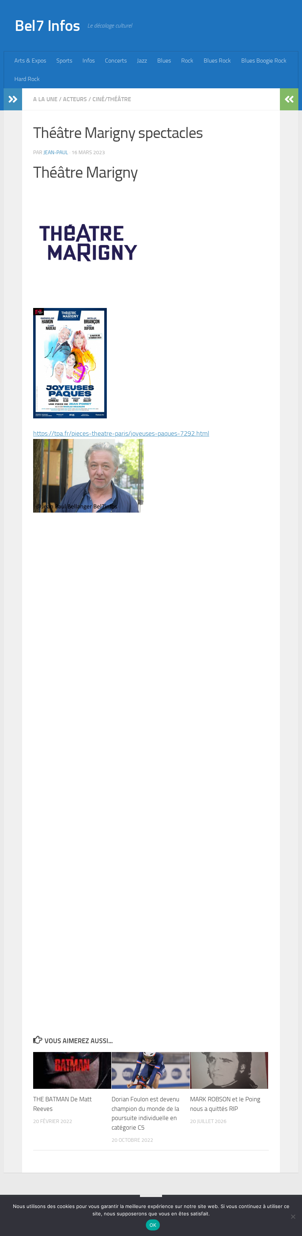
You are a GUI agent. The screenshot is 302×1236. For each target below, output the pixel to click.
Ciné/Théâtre (111, 99)
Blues (164, 60)
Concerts (116, 60)
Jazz (142, 60)
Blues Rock (217, 60)
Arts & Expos (30, 60)
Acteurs (75, 99)
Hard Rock (27, 78)
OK (153, 1225)
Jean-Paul (55, 152)
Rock (187, 60)
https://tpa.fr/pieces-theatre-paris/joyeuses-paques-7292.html (121, 433)
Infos (88, 60)
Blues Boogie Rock (264, 60)
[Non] (292, 1216)
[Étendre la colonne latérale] (13, 99)
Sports (64, 60)
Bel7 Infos (47, 26)
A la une (45, 99)
